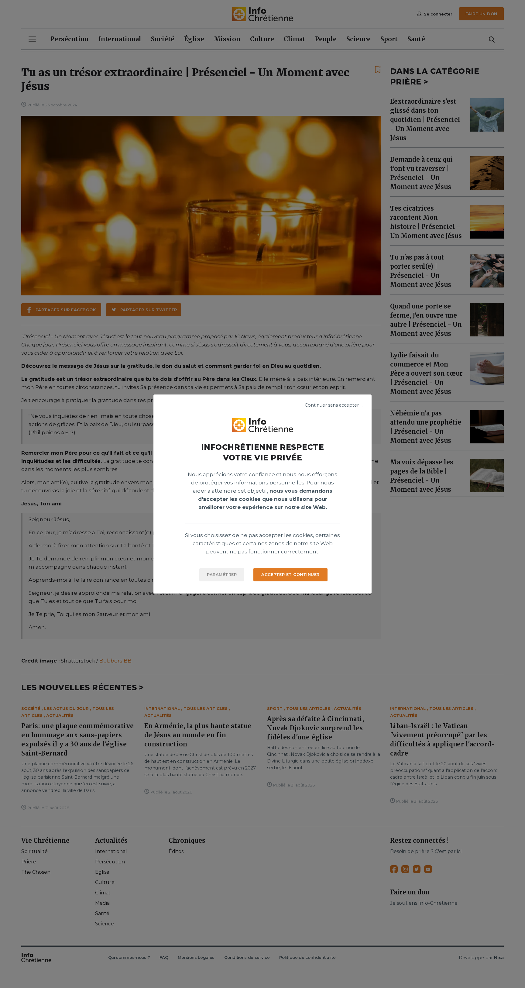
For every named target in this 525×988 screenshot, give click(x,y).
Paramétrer (222, 574)
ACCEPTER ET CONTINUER (290, 574)
